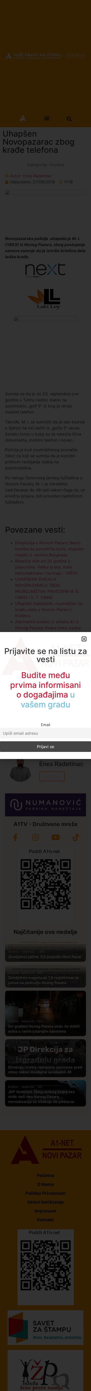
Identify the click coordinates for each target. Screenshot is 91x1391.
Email (45, 725)
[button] (84, 639)
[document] (45, 695)
